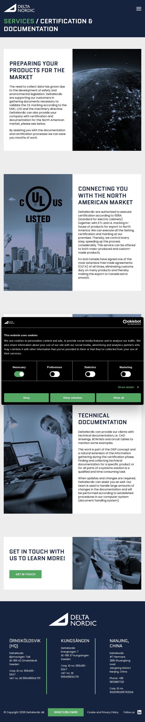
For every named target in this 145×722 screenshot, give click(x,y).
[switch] (55, 374)
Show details (126, 386)
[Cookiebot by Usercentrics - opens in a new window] (125, 322)
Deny (26, 397)
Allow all (118, 397)
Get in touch (25, 574)
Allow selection (72, 397)
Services (19, 21)
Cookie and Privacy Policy (102, 712)
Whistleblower (65, 712)
